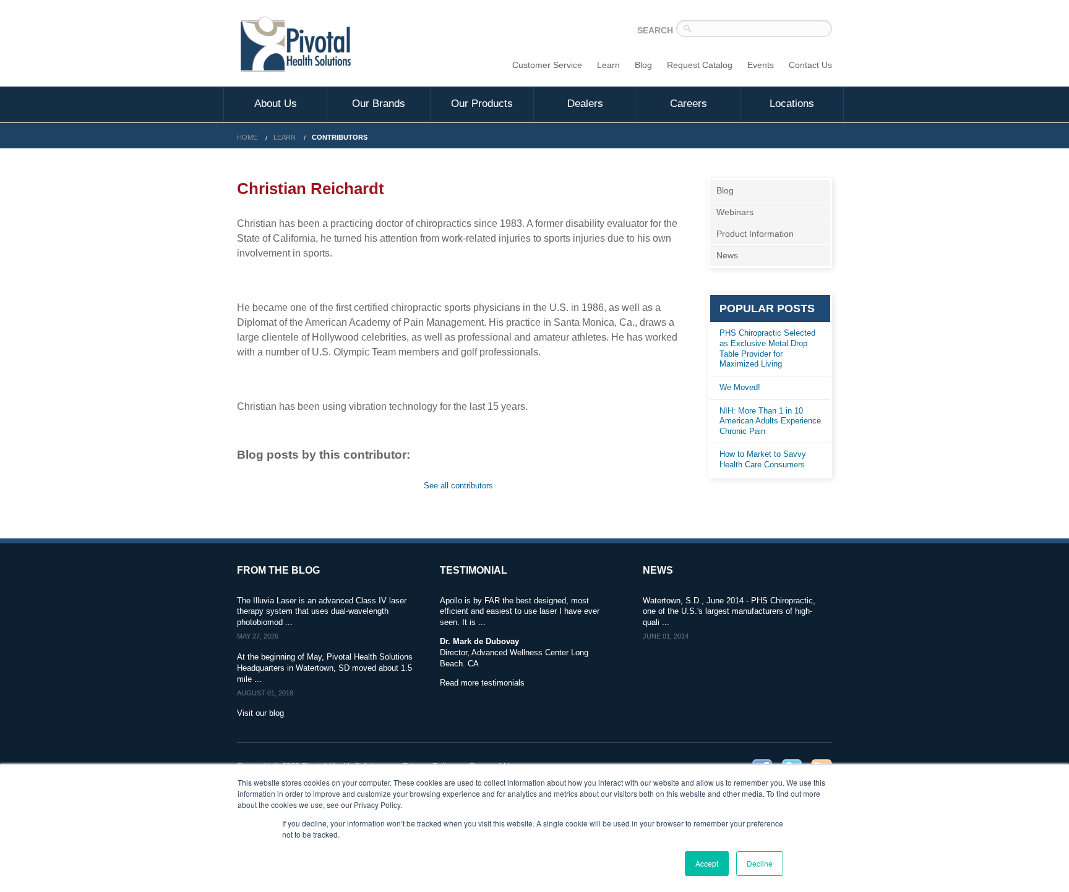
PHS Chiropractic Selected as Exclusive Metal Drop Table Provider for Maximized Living (767, 348)
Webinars (734, 212)
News (727, 255)
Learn (608, 65)
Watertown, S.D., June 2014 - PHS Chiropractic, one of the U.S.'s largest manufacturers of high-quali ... (729, 611)
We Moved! (739, 387)
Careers (688, 103)
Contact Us (810, 65)
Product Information (755, 234)
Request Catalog (699, 65)
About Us (275, 103)
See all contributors (458, 485)
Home (247, 137)
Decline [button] (760, 863)
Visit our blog (260, 713)
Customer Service (547, 65)
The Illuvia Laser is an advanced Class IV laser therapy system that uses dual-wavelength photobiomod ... (321, 611)
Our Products (482, 103)
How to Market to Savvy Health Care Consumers (762, 459)
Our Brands (378, 103)
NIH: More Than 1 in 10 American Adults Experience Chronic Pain (770, 421)
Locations (792, 103)
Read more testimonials (482, 682)
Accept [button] (706, 863)
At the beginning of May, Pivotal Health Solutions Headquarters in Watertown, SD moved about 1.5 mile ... (325, 668)
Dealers (585, 103)
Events (760, 65)
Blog (643, 65)
